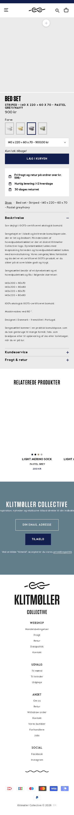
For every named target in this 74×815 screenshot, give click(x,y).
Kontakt (36, 652)
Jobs (37, 736)
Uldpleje (37, 682)
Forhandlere (36, 730)
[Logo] (37, 10)
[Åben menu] (6, 10)
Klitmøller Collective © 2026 (34, 805)
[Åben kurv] (66, 10)
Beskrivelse (14, 218)
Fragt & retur (16, 360)
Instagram (37, 760)
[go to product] (36, 421)
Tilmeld (38, 539)
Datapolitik (36, 647)
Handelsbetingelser (37, 629)
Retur (37, 641)
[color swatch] (32, 454)
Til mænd (37, 671)
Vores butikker (36, 724)
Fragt (37, 635)
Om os (37, 701)
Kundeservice (16, 352)
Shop (8, 202)
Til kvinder (37, 676)
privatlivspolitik (62, 552)
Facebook (37, 754)
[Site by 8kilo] (55, 805)
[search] (57, 9)
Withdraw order (36, 712)
